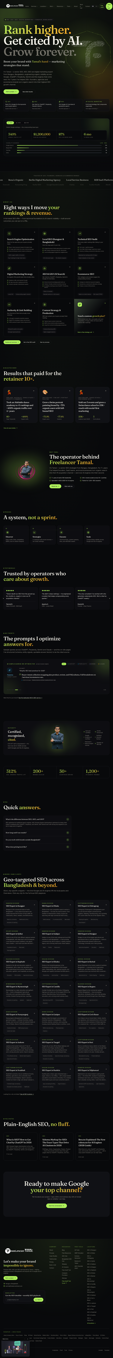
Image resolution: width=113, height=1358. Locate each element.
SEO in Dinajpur (91, 1267)
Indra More (59, 1338)
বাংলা (96, 6)
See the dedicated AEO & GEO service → (30, 698)
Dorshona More (55, 1335)
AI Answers (65, 1267)
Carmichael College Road (39, 1338)
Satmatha (98, 1338)
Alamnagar (91, 1338)
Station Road (38, 1341)
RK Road (30, 1335)
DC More (102, 1335)
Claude (102, 664)
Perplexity (83, 664)
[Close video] (27, 1339)
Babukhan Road (30, 1341)
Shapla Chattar (73, 1338)
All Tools (77, 1250)
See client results (28, 91)
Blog (63, 1250)
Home (27, 6)
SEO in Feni (90, 1309)
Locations (43, 6)
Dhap (25, 1335)
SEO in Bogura (91, 1287)
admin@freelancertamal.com (14, 1286)
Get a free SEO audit (29, 342)
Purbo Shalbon (51, 1338)
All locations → (91, 1323)
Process (51, 1253)
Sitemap (64, 1278)
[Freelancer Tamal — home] (14, 6)
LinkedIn (101, 1350)
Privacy (71, 1350)
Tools (68, 6)
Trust (65, 1350)
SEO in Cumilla (91, 1284)
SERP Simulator (79, 1253)
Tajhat (85, 1338)
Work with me (68, 486)
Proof (61, 1350)
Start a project (10, 91)
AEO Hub (64, 1256)
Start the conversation (55, 1205)
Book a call (109, 6)
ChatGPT (72, 664)
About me (54, 486)
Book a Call (81, 6)
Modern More (46, 1335)
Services (33, 6)
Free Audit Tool (66, 1270)
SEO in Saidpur (91, 1264)
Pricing (51, 1262)
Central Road (105, 1338)
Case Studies (53, 1256)
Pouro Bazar (96, 1335)
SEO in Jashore (91, 1303)
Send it (39, 1299)
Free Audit (102, 6)
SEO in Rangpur (91, 1250)
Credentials (55, 1350)
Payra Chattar (19, 1335)
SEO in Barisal (91, 1276)
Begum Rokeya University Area (76, 1335)
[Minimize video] (25, 1339)
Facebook (107, 1350)
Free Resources (66, 1253)
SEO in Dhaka (91, 1253)
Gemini (93, 664)
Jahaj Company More (9, 1335)
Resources (60, 6)
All (64, 664)
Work (51, 6)
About (76, 6)
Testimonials (52, 1259)
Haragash (65, 1338)
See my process (44, 342)
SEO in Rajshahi (91, 1270)
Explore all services (11, 342)
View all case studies (10, 428)
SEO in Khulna (91, 1273)
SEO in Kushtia (91, 1315)
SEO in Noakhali (91, 1312)
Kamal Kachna (37, 1335)
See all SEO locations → (27, 1094)
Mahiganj (80, 1338)
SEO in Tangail (91, 1306)
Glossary (64, 1264)
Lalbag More (88, 1335)
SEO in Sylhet (91, 1261)
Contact (87, 6)
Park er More (63, 1335)
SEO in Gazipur (91, 1295)
